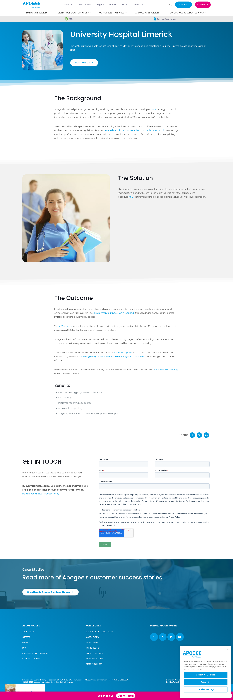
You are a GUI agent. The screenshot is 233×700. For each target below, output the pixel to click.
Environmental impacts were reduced (114, 313)
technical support (122, 352)
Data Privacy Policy (32, 493)
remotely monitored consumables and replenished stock (134, 130)
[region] (205, 672)
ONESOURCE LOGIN (94, 658)
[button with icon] (154, 637)
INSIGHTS (26, 642)
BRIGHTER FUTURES (94, 653)
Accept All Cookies (205, 675)
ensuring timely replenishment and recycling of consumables (113, 356)
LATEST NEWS (92, 642)
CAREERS (26, 637)
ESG (24, 648)
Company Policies (173, 680)
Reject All (205, 682)
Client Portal (126, 695)
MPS (154, 109)
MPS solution (65, 326)
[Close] (227, 650)
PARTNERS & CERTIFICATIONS (35, 653)
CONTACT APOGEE (31, 658)
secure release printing (166, 369)
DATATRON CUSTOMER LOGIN (99, 631)
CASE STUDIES (92, 637)
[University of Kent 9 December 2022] (8, 689)
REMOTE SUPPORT (94, 664)
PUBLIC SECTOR (93, 648)
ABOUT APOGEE (29, 631)
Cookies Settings (205, 689)
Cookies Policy (51, 493)
